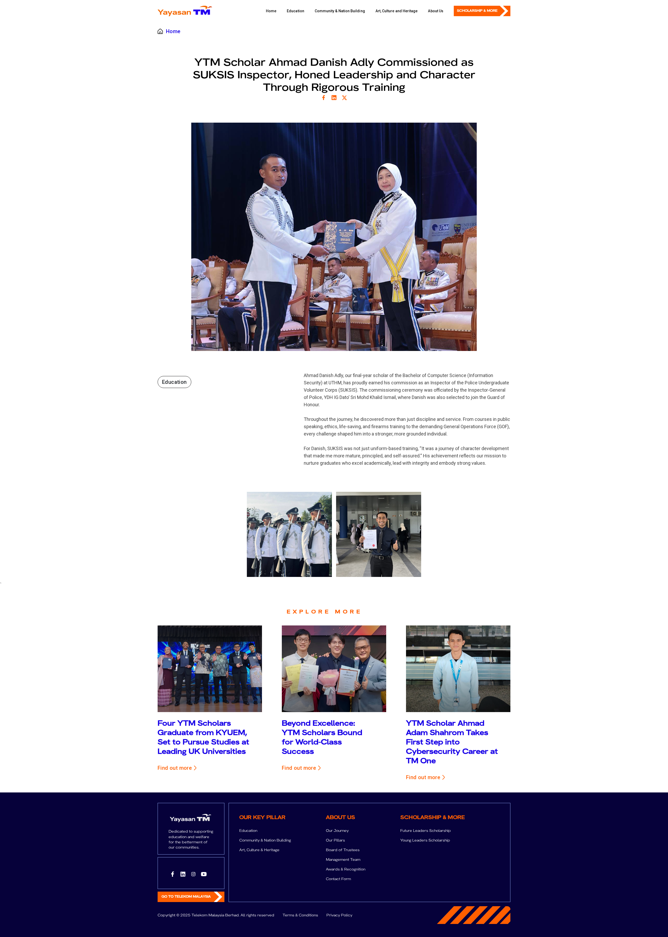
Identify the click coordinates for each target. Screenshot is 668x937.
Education (295, 11)
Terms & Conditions (300, 915)
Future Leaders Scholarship (425, 830)
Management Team (343, 859)
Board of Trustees (343, 850)
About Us (435, 11)
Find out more (175, 768)
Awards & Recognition (345, 869)
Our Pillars (335, 840)
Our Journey (337, 830)
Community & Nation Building (340, 11)
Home (271, 11)
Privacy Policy (339, 915)
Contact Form (338, 878)
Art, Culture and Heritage (396, 11)
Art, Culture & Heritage (259, 850)
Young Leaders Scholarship (425, 840)
